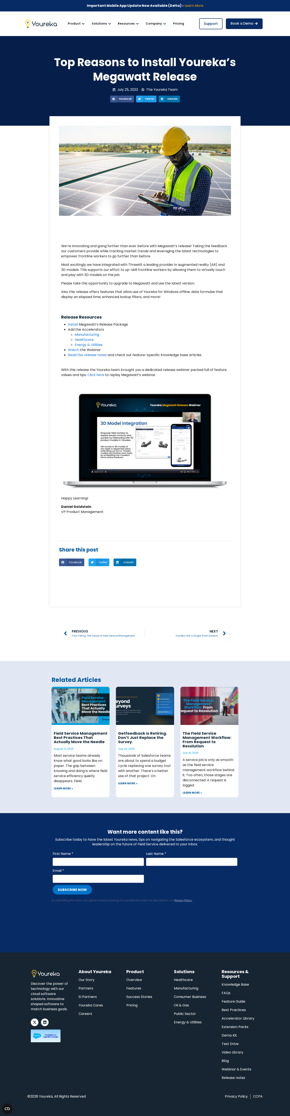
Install (73, 324)
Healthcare (84, 339)
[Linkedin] (45, 1022)
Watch (73, 349)
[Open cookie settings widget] (7, 1109)
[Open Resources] (137, 23)
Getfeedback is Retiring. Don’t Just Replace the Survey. (142, 737)
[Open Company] (164, 23)
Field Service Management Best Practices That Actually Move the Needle (80, 737)
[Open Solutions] (109, 23)
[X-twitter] (34, 1022)
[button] (122, 99)
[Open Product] (83, 23)
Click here (95, 374)
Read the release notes (87, 354)
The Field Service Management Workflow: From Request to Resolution (207, 739)
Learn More (193, 5)
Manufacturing (87, 334)
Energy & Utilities (89, 344)
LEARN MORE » (63, 788)
